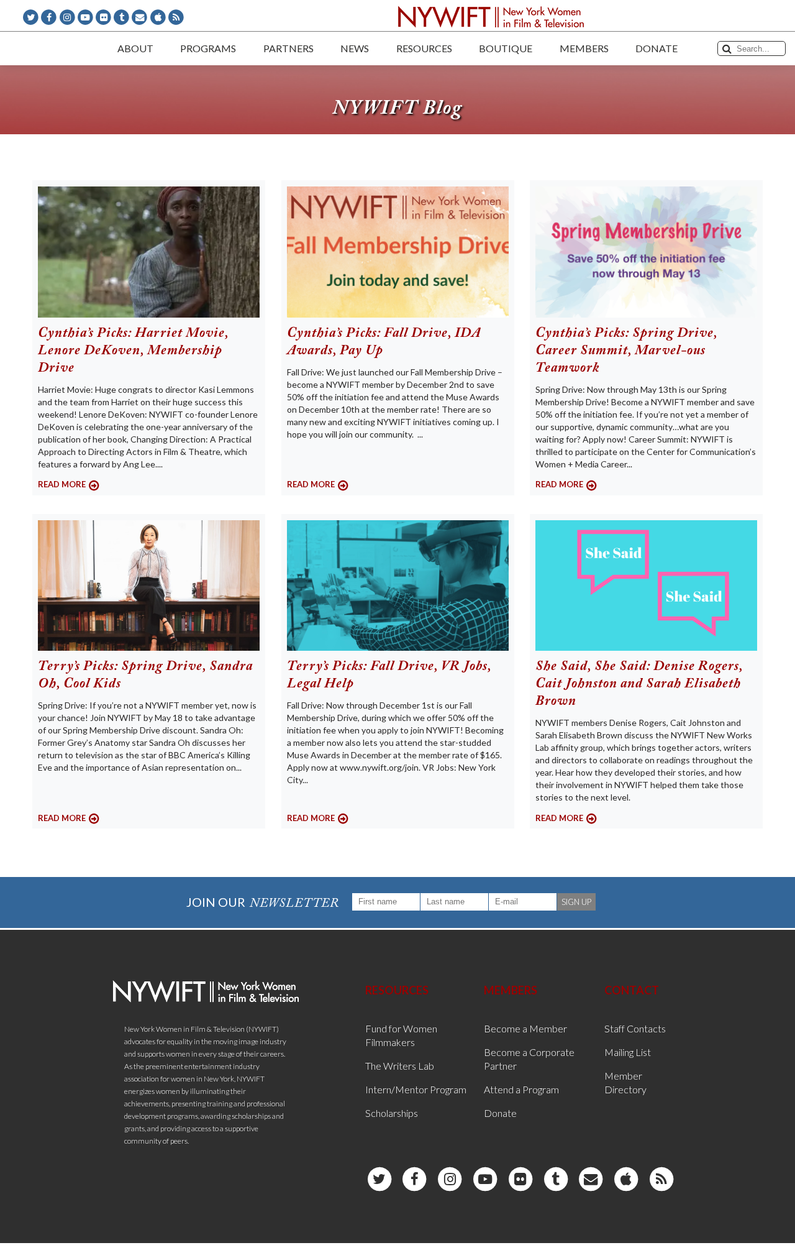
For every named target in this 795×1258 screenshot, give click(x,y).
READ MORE (62, 484)
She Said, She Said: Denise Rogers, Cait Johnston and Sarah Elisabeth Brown (639, 684)
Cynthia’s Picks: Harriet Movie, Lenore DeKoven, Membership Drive (133, 351)
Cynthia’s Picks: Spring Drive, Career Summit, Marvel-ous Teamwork (626, 351)
